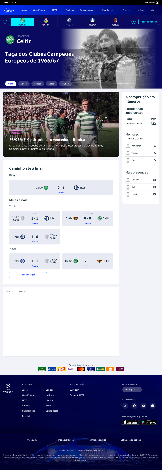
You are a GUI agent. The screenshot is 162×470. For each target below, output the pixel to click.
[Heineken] (42, 369)
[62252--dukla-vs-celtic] (87, 218)
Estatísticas (27, 416)
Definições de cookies (131, 439)
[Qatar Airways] (120, 369)
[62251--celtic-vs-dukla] (87, 261)
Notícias (50, 395)
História (49, 400)
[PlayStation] (52, 369)
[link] (24, 10)
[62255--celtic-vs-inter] (61, 187)
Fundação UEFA (77, 395)
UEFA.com (74, 389)
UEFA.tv (25, 400)
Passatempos (28, 410)
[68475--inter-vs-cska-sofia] (34, 236)
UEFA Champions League (8, 10)
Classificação (28, 395)
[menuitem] (24, 10)
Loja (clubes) (52, 410)
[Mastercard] (81, 369)
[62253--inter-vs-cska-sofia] (34, 261)
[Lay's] (61, 369)
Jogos (25, 389)
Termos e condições (64, 439)
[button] (87, 10)
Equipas (49, 389)
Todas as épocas (149, 21)
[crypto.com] (91, 369)
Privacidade (31, 439)
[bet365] (100, 369)
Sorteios (26, 405)
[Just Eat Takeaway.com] (110, 369)
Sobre (48, 405)
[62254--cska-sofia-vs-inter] (34, 218)
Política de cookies (97, 439)
